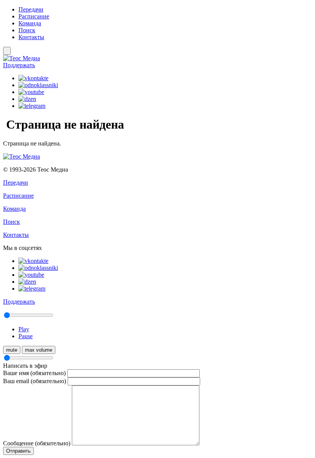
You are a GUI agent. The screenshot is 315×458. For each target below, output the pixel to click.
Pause (25, 336)
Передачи (30, 9)
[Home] (157, 58)
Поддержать (19, 65)
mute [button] (11, 350)
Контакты (31, 37)
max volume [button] (38, 350)
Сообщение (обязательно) (36, 443)
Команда (29, 23)
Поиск (26, 30)
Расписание (33, 16)
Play (23, 329)
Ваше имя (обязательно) (34, 373)
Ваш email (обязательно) (34, 381)
